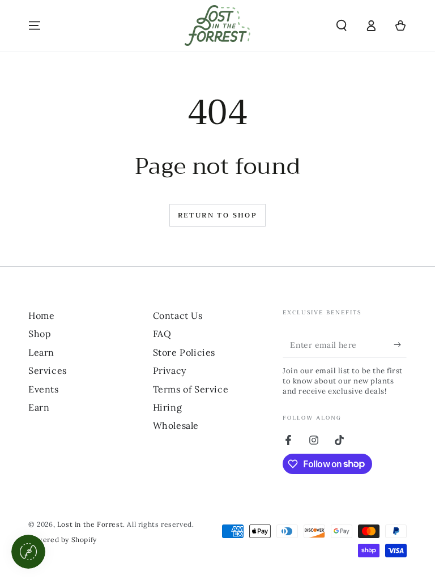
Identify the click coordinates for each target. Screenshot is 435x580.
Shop (39, 333)
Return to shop (218, 215)
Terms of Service (191, 389)
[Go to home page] (217, 25)
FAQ (162, 333)
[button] (341, 25)
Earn (38, 407)
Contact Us (178, 315)
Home (41, 315)
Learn (41, 352)
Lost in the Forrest (90, 524)
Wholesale (176, 425)
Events (43, 389)
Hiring (167, 407)
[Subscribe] (400, 344)
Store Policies (184, 352)
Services (47, 370)
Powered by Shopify (62, 539)
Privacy (169, 370)
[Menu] (34, 25)
